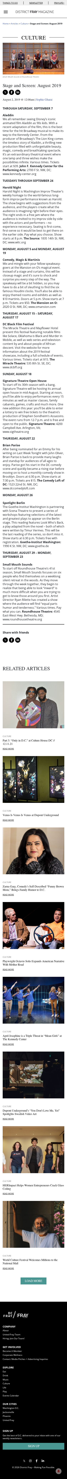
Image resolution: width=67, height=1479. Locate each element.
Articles (14, 23)
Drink (5, 1375)
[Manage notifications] (58, 1471)
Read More (8, 748)
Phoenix (7, 1416)
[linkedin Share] (17, 92)
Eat (4, 1371)
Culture (24, 23)
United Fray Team (11, 1334)
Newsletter (36, 2)
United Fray (8, 1420)
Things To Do (10, 2)
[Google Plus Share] (30, 1460)
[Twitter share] (5, 92)
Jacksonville (8, 1412)
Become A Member (12, 1351)
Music (6, 1379)
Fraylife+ (59, 2)
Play (5, 1391)
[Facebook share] (11, 92)
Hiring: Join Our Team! (13, 1338)
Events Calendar (11, 1395)
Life (4, 1387)
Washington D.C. (11, 1408)
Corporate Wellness (12, 1355)
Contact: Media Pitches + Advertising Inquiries (25, 1359)
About (6, 1330)
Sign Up (33, 1446)
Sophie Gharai (44, 99)
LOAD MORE (33, 1281)
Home (6, 23)
